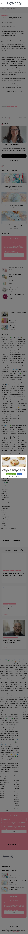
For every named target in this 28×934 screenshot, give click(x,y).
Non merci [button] (19, 474)
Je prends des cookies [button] (11, 474)
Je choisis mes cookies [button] (14, 476)
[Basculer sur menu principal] (1, 3)
